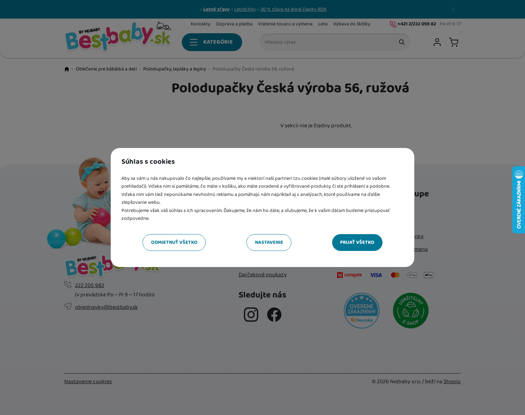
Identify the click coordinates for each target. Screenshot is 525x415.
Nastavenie (269, 242)
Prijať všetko (357, 242)
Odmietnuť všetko (174, 242)
